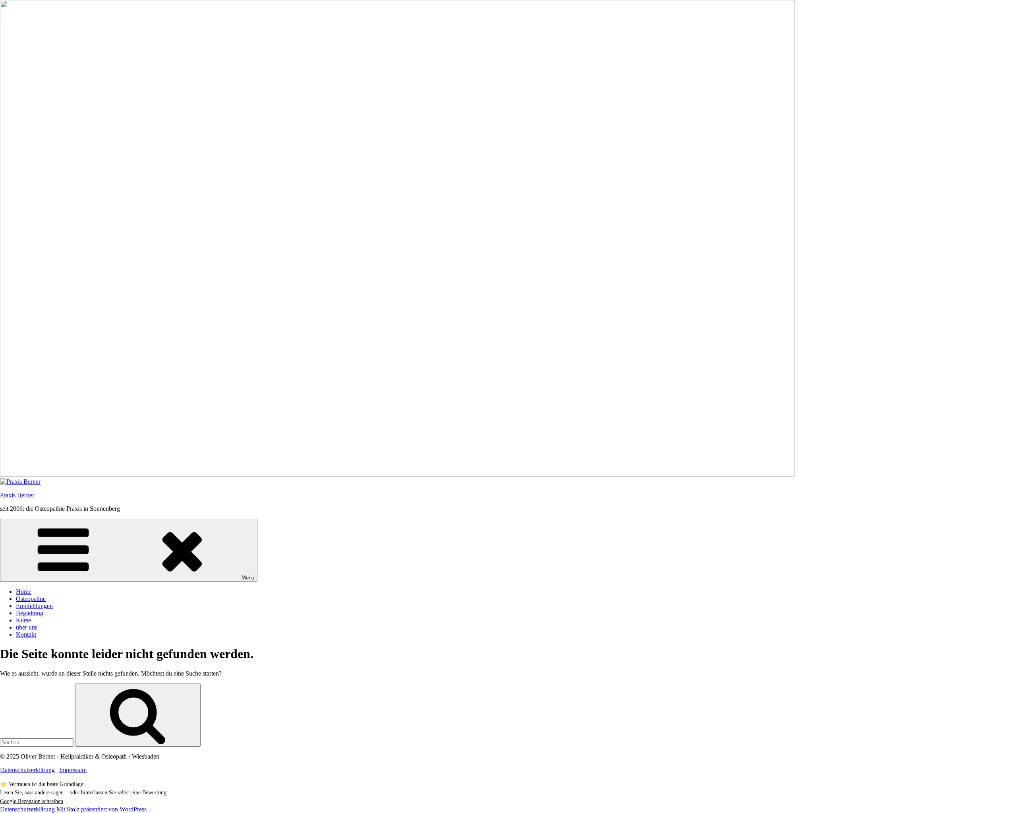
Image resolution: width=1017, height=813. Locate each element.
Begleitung (29, 613)
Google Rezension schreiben (31, 801)
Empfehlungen (34, 606)
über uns (26, 627)
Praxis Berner (17, 495)
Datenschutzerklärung (27, 770)
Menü (248, 578)
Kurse (23, 620)
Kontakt (26, 634)
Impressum (73, 770)
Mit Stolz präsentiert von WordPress (101, 809)
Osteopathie (31, 598)
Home (23, 591)
